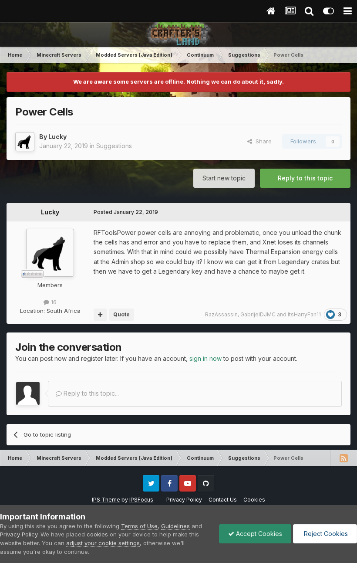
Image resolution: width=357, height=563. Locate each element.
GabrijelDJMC (258, 314)
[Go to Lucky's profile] (24, 141)
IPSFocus (141, 499)
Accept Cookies (258, 533)
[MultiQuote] (100, 315)
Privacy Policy (184, 499)
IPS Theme (106, 499)
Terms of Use (139, 525)
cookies (97, 534)
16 (53, 301)
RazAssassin (221, 314)
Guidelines (175, 525)
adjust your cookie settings (103, 542)
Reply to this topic (305, 178)
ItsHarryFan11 (304, 314)
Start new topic (224, 178)
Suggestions (114, 145)
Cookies (254, 499)
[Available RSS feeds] (343, 458)
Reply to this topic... (90, 393)
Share (262, 141)
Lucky (57, 136)
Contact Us (223, 499)
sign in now (205, 358)
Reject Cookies (325, 533)
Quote (121, 314)
